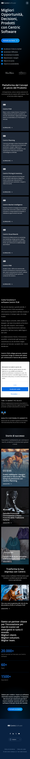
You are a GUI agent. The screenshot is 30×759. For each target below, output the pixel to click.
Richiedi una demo (15, 709)
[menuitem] (9, 749)
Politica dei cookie (21, 749)
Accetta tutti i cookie (15, 389)
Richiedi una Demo (9, 40)
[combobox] (17, 739)
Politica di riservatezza (9, 749)
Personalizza (14, 394)
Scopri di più (6, 127)
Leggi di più (6, 484)
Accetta (15, 385)
